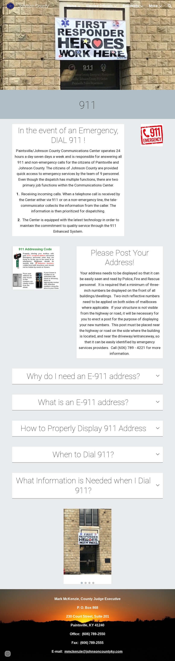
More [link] (153, 6)
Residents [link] (131, 6)
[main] (87, 105)
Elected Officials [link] (99, 6)
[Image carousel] (87, 546)
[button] (170, 6)
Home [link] (71, 6)
